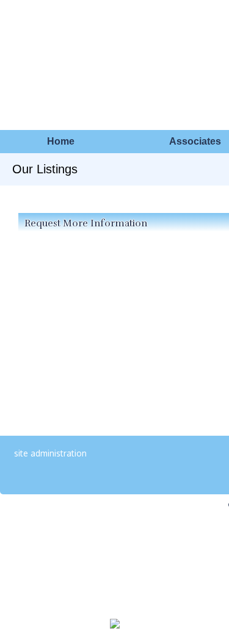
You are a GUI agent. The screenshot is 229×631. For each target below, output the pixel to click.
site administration (50, 453)
